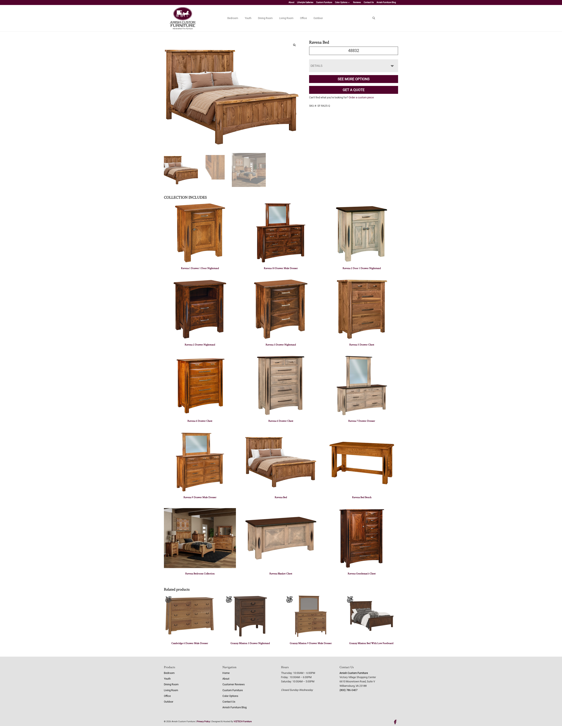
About (291, 2)
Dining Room (265, 18)
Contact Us (369, 2)
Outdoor (318, 18)
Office (303, 18)
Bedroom (232, 18)
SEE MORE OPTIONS (354, 79)
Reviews (357, 2)
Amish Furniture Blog (386, 2)
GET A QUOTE (354, 90)
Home (226, 672)
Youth (248, 18)
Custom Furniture (324, 2)
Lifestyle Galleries (305, 2)
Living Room (286, 18)
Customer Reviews (233, 684)
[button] (294, 45)
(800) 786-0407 (348, 690)
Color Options (341, 2)
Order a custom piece (361, 97)
